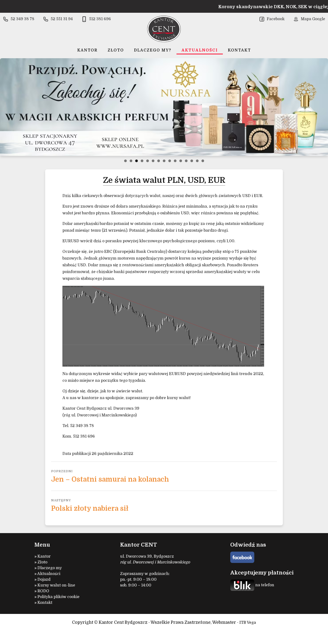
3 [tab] (136, 160)
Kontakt (239, 50)
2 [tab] (131, 160)
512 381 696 (100, 19)
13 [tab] (191, 160)
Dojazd (43, 579)
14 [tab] (197, 160)
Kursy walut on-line (56, 585)
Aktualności (200, 50)
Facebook (276, 19)
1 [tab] (125, 160)
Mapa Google (313, 19)
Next (322, 107)
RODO (43, 591)
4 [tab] (142, 160)
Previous (5, 107)
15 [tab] (202, 160)
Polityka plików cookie (58, 597)
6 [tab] (153, 160)
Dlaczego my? (152, 50)
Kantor (87, 50)
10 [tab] (175, 160)
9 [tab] (169, 160)
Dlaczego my (49, 568)
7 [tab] (158, 160)
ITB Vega (247, 622)
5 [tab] (147, 160)
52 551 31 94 (62, 19)
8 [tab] (164, 160)
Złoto (116, 50)
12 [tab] (186, 160)
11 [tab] (180, 160)
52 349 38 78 (22, 19)
